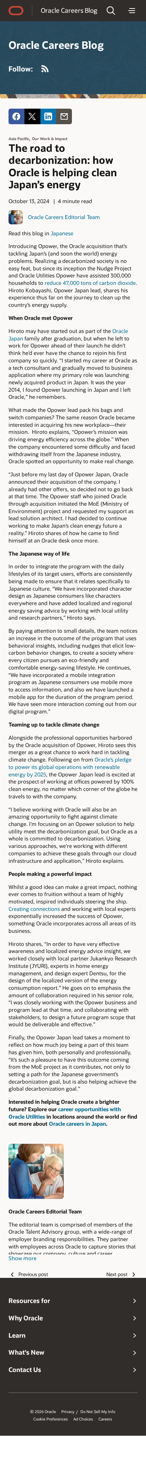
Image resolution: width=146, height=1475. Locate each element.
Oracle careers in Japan (77, 1123)
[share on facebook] (16, 117)
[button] (111, 10)
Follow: (21, 68)
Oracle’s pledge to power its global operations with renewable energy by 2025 (70, 766)
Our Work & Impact (49, 138)
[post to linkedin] (48, 117)
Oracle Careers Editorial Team (64, 216)
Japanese (62, 233)
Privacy (67, 1411)
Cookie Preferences (50, 1419)
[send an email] (64, 117)
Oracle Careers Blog (69, 10)
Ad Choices (83, 1419)
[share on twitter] (32, 117)
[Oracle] (16, 10)
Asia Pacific (19, 138)
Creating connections (34, 908)
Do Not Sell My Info (97, 1411)
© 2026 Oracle (43, 1411)
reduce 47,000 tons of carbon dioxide (90, 282)
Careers (105, 1419)
